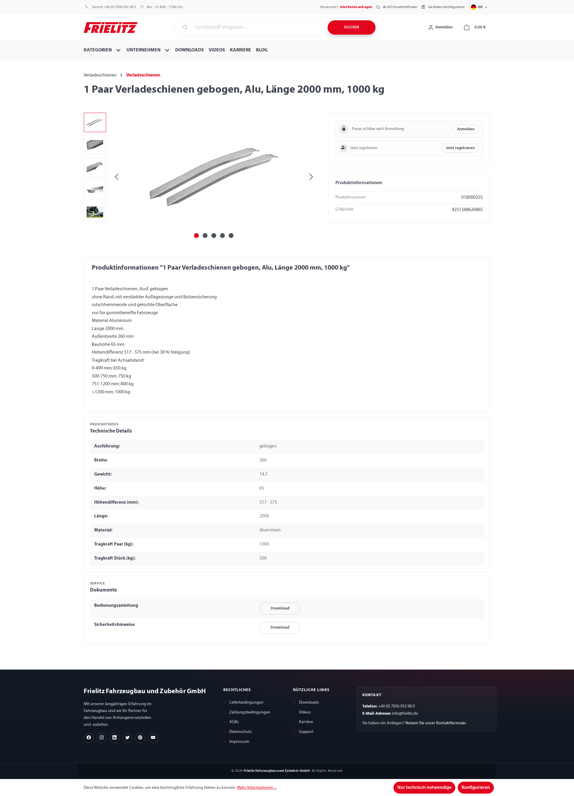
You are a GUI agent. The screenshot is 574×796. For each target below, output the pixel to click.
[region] (200, 177)
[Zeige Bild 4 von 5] (222, 235)
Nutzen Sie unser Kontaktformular (435, 723)
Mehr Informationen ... (257, 788)
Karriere (306, 722)
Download (280, 608)
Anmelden (465, 129)
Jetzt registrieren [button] (460, 148)
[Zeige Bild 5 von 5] (231, 235)
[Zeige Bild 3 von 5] (213, 235)
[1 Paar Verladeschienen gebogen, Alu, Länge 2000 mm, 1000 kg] (213, 177)
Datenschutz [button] (240, 732)
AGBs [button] (234, 722)
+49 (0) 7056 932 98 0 (120, 7)
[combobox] (258, 27)
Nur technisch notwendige (424, 787)
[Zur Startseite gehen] (111, 27)
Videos (305, 712)
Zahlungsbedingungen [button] (249, 712)
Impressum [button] (239, 742)
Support (306, 732)
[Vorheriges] (116, 177)
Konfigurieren (476, 787)
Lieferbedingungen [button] (246, 702)
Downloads (309, 702)
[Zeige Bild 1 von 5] (196, 235)
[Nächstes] (311, 177)
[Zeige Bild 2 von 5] (205, 235)
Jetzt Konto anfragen (356, 7)
